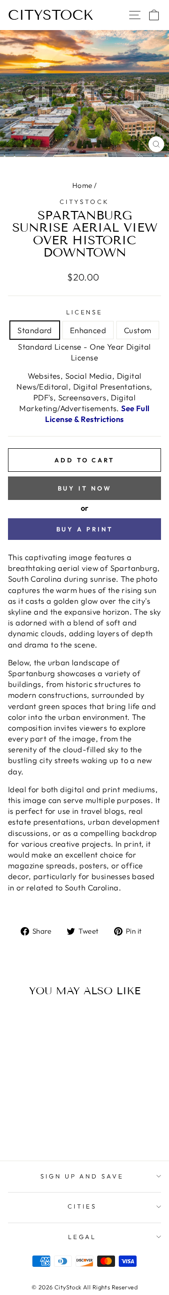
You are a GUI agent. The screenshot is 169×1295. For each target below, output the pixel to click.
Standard (34, 330)
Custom (137, 330)
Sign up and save (82, 1176)
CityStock (50, 15)
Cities (82, 1206)
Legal (82, 1236)
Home (82, 185)
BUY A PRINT (84, 529)
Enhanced (88, 330)
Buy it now (85, 488)
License (84, 312)
